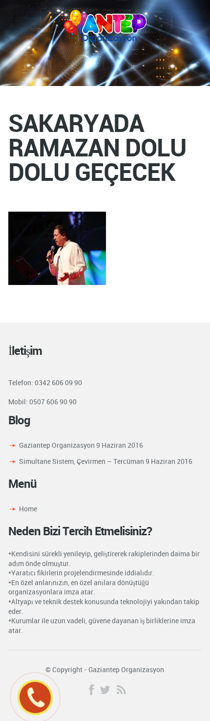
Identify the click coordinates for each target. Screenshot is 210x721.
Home (28, 508)
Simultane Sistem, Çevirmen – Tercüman (81, 461)
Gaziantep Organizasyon (57, 445)
